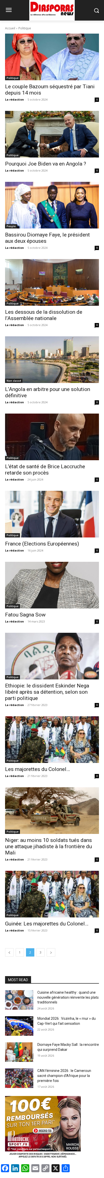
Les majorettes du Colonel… (37, 769)
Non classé (14, 380)
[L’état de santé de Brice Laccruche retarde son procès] (52, 437)
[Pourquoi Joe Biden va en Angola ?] (52, 134)
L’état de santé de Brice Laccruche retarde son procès (45, 469)
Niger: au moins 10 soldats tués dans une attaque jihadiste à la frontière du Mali (48, 846)
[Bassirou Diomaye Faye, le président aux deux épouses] (52, 205)
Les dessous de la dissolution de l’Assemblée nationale (43, 315)
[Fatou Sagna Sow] (52, 585)
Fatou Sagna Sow (25, 615)
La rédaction (14, 99)
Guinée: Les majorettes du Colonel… (46, 924)
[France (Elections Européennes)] (52, 514)
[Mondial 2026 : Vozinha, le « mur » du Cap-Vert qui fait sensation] (19, 1026)
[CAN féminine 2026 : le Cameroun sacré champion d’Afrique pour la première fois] (19, 1078)
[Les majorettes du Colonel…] (52, 739)
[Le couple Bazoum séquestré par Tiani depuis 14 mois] (52, 57)
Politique (12, 78)
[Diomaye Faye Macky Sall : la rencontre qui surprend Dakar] (19, 1052)
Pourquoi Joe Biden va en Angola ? (45, 164)
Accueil (10, 28)
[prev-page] (9, 952)
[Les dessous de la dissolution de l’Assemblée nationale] (52, 282)
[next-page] (51, 952)
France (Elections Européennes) (42, 544)
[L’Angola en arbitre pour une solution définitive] (52, 359)
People (11, 226)
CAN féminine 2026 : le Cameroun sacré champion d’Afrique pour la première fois (64, 1075)
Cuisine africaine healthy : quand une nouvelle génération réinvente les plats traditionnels (68, 997)
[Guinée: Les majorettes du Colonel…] (52, 894)
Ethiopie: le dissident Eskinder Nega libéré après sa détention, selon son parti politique (47, 692)
